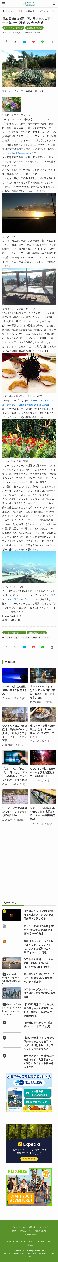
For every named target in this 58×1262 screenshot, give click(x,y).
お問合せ (14, 1230)
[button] (6, 41)
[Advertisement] (29, 866)
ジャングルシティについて (17, 1227)
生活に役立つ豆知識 (34, 27)
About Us (10, 1241)
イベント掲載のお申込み (37, 1230)
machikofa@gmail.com (19, 152)
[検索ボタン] (54, 3)
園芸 (46, 637)
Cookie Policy (46, 1241)
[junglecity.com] (29, 3)
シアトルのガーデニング (13, 27)
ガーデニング (12, 637)
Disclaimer (29, 1245)
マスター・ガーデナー (31, 637)
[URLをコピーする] (52, 41)
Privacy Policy (33, 1241)
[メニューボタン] (3, 3)
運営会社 (32, 1227)
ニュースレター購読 (29, 1234)
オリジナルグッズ (44, 1227)
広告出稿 (23, 1230)
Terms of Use (20, 1241)
